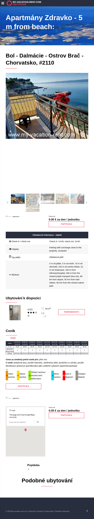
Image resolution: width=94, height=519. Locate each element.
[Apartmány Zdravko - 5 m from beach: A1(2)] (15, 312)
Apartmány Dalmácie (50, 38)
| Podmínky (32, 511)
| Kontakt (39, 511)
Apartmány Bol (15, 41)
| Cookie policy (48, 511)
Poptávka (66, 224)
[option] (47, 106)
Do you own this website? (17, 422)
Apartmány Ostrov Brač (70, 38)
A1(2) (30, 309)
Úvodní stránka (11, 38)
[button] (26, 430)
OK (38, 422)
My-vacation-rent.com (27, 3)
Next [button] (83, 131)
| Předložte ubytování (62, 511)
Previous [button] (10, 131)
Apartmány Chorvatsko (29, 38)
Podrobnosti (71, 312)
